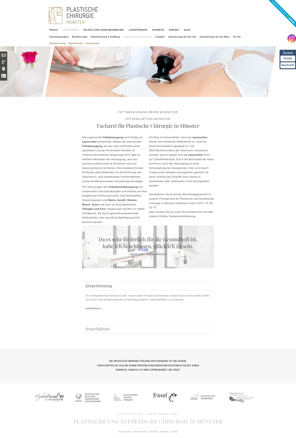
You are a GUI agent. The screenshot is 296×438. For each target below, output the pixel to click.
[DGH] (202, 405)
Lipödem (160, 36)
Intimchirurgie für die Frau (182, 36)
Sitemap (164, 431)
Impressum (125, 431)
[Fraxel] (164, 405)
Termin (287, 58)
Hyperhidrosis (75, 43)
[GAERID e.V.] (241, 405)
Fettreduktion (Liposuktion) (137, 36)
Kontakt (153, 431)
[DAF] (126, 405)
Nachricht (287, 65)
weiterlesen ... (94, 308)
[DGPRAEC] (87, 405)
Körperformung (58, 43)
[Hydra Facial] (49, 405)
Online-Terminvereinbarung (177, 216)
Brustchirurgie (79, 36)
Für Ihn (237, 36)
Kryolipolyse (92, 43)
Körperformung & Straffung (105, 36)
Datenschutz (140, 431)
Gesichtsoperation (59, 36)
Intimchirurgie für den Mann (215, 36)
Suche (174, 431)
